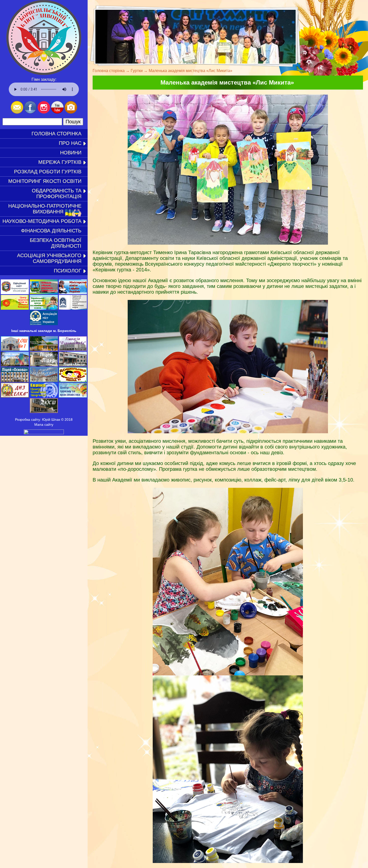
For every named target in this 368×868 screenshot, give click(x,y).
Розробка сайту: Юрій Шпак (37, 419)
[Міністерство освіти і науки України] (73, 293)
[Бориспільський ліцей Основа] (15, 381)
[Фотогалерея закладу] (71, 112)
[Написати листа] (17, 112)
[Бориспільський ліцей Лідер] (44, 365)
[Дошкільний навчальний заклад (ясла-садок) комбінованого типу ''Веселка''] (15, 396)
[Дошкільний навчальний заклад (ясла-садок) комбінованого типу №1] (73, 381)
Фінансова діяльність (51, 230)
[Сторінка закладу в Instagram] (44, 112)
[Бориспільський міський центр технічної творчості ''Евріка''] (44, 396)
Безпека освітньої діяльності (55, 243)
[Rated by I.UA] (44, 433)
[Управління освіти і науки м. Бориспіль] (15, 293)
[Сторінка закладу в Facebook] (30, 112)
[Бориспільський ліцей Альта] (73, 365)
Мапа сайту (43, 424)
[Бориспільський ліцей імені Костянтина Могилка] (15, 365)
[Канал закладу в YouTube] (57, 112)
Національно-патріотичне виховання (44, 208)
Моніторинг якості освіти (44, 181)
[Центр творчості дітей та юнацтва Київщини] (15, 308)
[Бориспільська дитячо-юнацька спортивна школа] (44, 412)
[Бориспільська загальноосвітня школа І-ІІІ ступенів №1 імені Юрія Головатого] (15, 350)
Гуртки (137, 71)
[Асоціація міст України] (44, 324)
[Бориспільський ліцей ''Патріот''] (44, 350)
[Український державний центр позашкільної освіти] (44, 308)
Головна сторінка (56, 133)
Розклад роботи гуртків (47, 171)
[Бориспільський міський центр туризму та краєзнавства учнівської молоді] (73, 396)
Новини (70, 152)
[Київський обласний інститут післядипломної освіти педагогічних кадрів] (73, 308)
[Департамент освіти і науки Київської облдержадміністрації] (44, 293)
